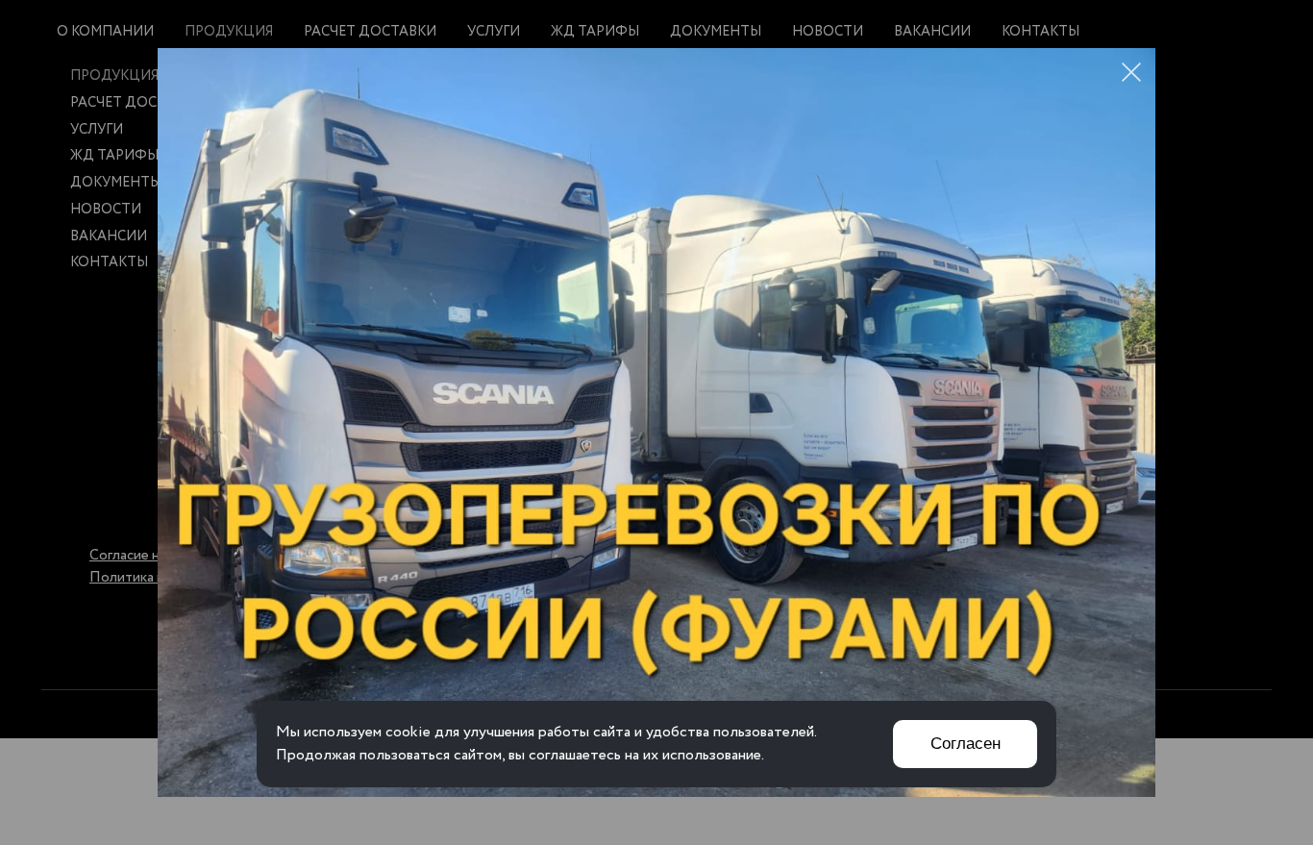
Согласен (965, 743)
